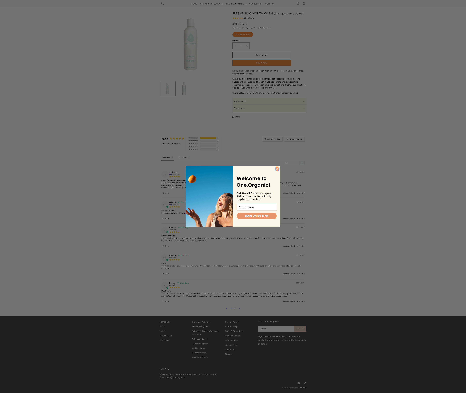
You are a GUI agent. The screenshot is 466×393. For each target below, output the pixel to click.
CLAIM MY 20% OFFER (256, 215)
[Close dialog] (277, 169)
